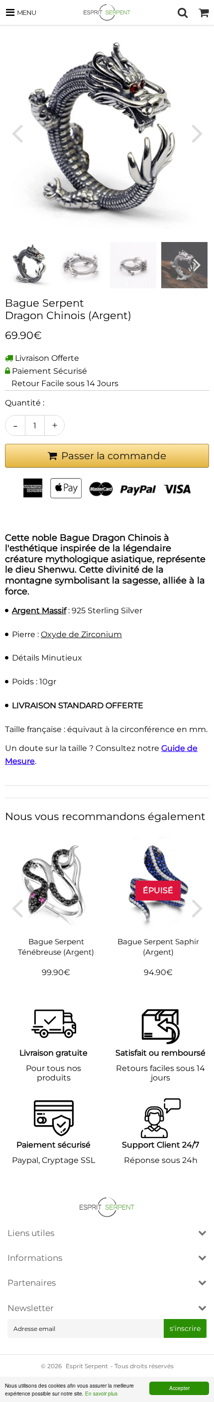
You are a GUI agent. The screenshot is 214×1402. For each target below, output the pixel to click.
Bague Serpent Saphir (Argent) (158, 946)
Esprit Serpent (87, 1366)
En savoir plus (101, 1393)
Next (197, 133)
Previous (17, 133)
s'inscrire (185, 1328)
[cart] (204, 12)
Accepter (179, 1388)
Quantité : (24, 403)
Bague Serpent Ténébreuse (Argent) (56, 946)
